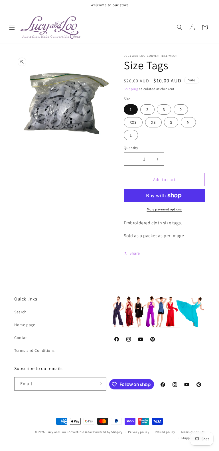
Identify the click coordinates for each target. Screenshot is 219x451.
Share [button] (134, 253)
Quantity (131, 147)
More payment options (164, 209)
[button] (12, 27)
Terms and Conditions (34, 350)
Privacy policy (138, 432)
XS (153, 122)
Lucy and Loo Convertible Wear (69, 432)
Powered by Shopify (108, 432)
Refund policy (165, 432)
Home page (24, 324)
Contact (21, 337)
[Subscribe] (100, 384)
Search (20, 311)
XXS (133, 122)
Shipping (131, 89)
